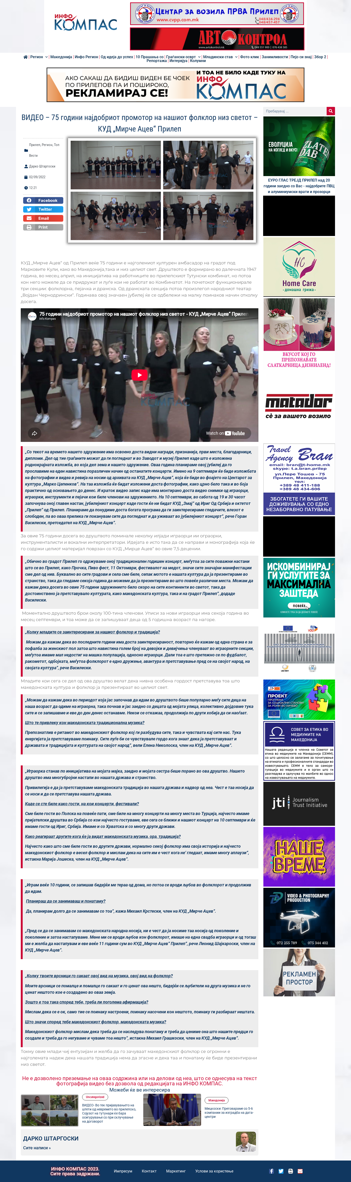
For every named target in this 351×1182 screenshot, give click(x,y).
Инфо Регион (86, 57)
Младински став (218, 57)
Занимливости (275, 57)
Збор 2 (320, 57)
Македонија (61, 57)
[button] (43, 200)
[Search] (331, 111)
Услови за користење (214, 1171)
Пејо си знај (301, 57)
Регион (36, 57)
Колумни (198, 61)
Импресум (123, 1171)
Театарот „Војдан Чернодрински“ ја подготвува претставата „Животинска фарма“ (230, 1113)
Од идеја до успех (117, 57)
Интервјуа (178, 61)
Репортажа (157, 61)
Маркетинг (176, 1171)
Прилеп (34, 145)
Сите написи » (37, 1148)
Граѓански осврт (181, 57)
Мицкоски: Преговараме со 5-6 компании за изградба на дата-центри (106, 1113)
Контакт (149, 1171)
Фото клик (249, 57)
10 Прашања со (150, 57)
